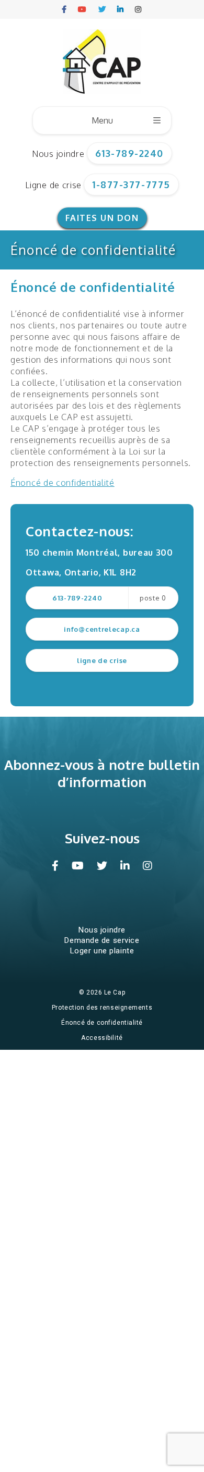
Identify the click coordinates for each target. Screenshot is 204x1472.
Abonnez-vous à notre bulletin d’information (102, 773)
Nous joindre (58, 154)
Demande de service (101, 940)
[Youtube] (82, 9)
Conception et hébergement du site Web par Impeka (104, 1053)
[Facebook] (64, 9)
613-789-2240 (129, 153)
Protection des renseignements (102, 1007)
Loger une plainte (102, 950)
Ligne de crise (53, 185)
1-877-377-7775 (131, 184)
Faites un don (102, 218)
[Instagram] (138, 9)
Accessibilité (101, 1037)
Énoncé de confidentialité (102, 1022)
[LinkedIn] (120, 9)
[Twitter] (102, 9)
